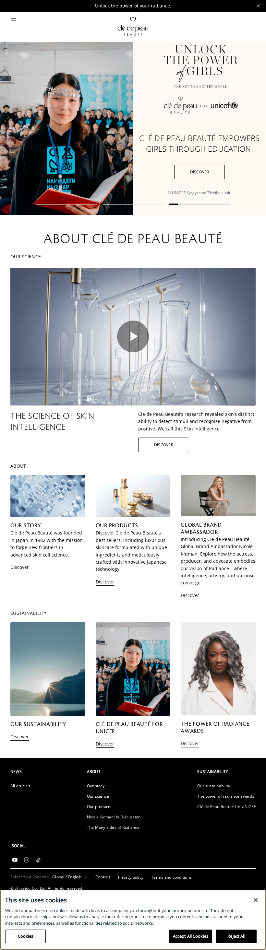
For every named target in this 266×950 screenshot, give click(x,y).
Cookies (25, 936)
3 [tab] (199, 204)
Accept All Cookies (190, 936)
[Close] (255, 900)
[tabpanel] (133, 128)
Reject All (236, 936)
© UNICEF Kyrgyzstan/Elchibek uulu (199, 192)
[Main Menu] (13, 21)
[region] (133, 920)
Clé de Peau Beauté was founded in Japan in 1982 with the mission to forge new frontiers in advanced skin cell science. (46, 543)
